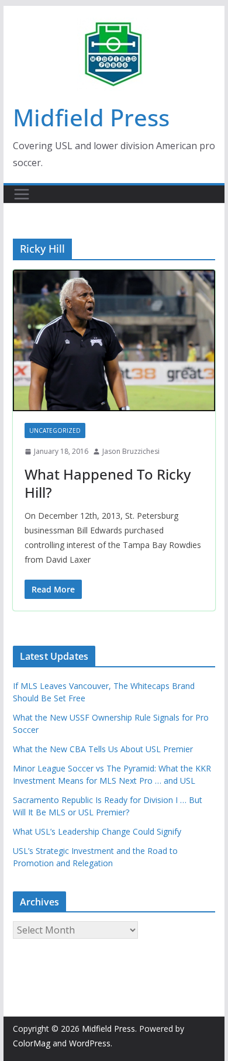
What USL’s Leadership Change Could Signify (97, 831)
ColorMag (31, 1043)
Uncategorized (55, 430)
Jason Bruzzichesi (131, 451)
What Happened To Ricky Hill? (108, 483)
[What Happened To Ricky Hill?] (114, 340)
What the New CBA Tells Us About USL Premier (103, 749)
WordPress (89, 1043)
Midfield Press (91, 117)
